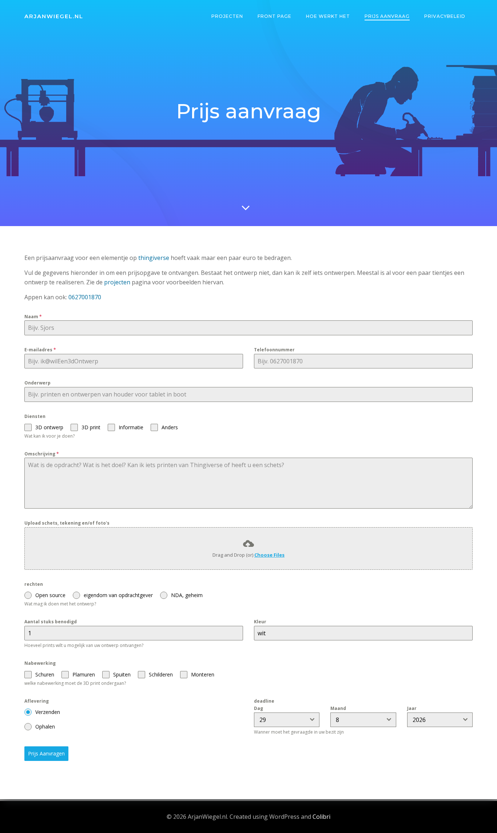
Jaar (412, 708)
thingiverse (153, 258)
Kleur (260, 622)
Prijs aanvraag (387, 16)
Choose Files (269, 555)
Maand (338, 708)
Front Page (274, 16)
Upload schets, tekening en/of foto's (67, 523)
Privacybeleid (444, 16)
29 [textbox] (262, 720)
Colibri (321, 817)
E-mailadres (40, 350)
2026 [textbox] (419, 720)
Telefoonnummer (274, 350)
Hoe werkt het (328, 16)
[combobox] (286, 719)
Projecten (227, 16)
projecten (118, 282)
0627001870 (84, 297)
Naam (33, 316)
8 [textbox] (337, 720)
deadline (264, 701)
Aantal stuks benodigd (50, 622)
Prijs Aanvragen (46, 753)
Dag (258, 708)
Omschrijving (41, 454)
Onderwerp (37, 383)
